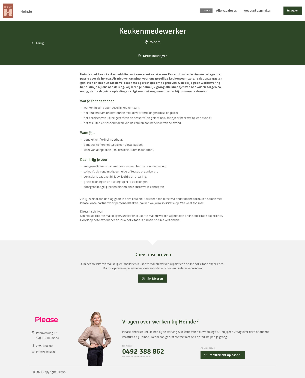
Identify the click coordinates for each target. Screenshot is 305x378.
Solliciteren (155, 278)
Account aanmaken (257, 10)
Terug (39, 43)
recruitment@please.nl (225, 355)
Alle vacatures (226, 10)
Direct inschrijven (154, 56)
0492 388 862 (143, 351)
